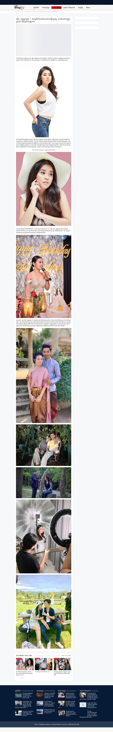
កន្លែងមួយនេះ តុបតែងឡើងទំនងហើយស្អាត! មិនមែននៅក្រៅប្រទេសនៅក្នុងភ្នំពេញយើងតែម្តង (49, 695)
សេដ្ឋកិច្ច (80, 7)
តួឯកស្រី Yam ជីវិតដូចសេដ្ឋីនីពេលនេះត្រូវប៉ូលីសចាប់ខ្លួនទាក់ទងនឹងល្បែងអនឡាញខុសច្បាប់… (92, 705)
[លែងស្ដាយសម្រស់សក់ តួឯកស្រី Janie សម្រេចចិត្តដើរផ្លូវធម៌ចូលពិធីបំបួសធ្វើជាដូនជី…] (62, 664)
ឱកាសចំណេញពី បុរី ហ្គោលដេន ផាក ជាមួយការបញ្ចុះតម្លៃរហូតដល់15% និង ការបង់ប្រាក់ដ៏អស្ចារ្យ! (49, 704)
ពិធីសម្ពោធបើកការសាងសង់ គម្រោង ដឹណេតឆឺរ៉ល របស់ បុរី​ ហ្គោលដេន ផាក (49, 711)
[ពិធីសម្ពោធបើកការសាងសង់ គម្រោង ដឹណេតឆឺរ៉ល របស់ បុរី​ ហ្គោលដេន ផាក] (40, 711)
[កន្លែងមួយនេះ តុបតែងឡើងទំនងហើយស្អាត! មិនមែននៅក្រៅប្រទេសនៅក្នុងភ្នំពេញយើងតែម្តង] (40, 695)
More (88, 7)
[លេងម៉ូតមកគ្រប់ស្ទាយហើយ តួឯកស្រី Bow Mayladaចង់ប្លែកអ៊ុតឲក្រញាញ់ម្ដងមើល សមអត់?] (25, 664)
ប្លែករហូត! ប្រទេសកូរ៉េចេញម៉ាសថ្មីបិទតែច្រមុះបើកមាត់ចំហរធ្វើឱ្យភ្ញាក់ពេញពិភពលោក (28, 713)
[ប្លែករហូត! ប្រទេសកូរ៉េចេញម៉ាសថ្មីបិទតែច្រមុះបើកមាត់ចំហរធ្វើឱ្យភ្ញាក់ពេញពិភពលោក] (18, 713)
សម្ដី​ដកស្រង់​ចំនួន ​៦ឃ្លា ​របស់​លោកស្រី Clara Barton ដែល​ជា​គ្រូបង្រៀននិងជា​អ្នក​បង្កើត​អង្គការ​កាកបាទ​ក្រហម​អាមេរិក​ (23, 704)
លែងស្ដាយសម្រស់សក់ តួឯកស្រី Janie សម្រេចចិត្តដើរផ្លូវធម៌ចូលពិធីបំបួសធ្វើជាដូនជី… (71, 713)
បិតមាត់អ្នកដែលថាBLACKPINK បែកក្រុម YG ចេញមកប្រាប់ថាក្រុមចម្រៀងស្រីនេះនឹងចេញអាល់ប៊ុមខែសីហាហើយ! (88, 714)
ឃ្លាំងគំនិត (36, 7)
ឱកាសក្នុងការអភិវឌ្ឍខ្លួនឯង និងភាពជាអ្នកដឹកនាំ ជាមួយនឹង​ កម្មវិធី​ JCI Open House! (28, 695)
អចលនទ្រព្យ (45, 7)
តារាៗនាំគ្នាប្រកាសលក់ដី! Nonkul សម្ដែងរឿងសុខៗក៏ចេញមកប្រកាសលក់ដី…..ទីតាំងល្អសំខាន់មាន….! (66, 704)
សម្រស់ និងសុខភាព (69, 7)
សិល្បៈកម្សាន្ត (56, 7)
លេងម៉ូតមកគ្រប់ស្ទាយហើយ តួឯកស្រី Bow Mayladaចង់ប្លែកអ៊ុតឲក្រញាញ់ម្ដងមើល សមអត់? (71, 695)
